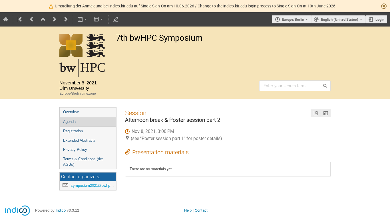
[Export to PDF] (316, 113)
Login (379, 19)
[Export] (83, 19)
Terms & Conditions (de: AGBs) (83, 162)
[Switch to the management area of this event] (116, 19)
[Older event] (31, 19)
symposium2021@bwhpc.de (94, 185)
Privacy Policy (75, 149)
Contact (201, 210)
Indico (61, 210)
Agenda (69, 121)
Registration (73, 131)
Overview (71, 112)
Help (188, 210)
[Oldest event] (20, 19)
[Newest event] (65, 19)
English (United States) (339, 19)
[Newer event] (54, 19)
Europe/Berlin (293, 19)
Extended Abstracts (79, 140)
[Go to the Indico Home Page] (5, 19)
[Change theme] (99, 19)
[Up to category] (43, 19)
